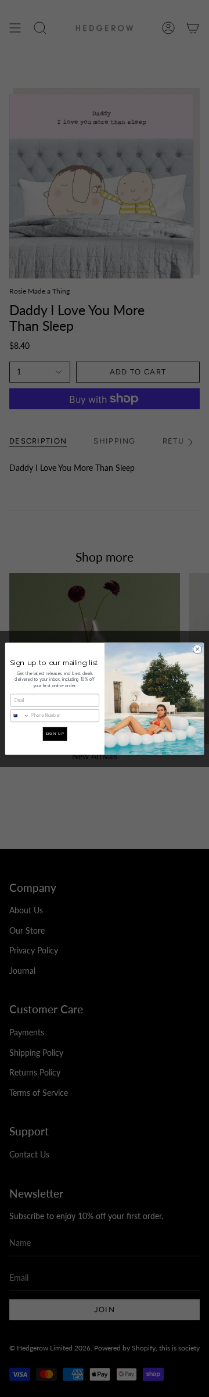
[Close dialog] (197, 648)
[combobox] (19, 715)
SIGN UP (54, 733)
